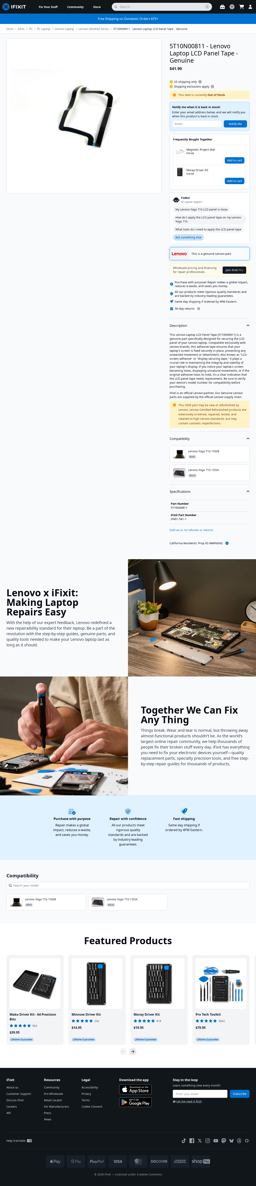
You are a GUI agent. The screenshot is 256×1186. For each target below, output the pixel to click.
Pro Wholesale (53, 1094)
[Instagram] (207, 1140)
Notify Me (235, 124)
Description (178, 325)
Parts (21, 29)
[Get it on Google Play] (135, 1102)
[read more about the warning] (227, 543)
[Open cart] (242, 7)
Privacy (86, 1094)
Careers (11, 1106)
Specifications (180, 491)
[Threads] (239, 1140)
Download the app (134, 1080)
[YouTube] (215, 1140)
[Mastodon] (223, 1140)
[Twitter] (199, 1140)
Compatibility (180, 438)
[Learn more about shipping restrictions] (200, 81)
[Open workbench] (222, 7)
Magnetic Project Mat (200, 149)
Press (47, 1113)
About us (12, 1087)
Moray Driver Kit (197, 170)
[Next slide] (132, 1051)
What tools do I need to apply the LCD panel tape (208, 229)
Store (9, 29)
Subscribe (239, 1094)
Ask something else (188, 237)
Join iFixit (234, 270)
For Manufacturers (56, 1106)
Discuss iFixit (15, 1100)
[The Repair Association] (247, 1140)
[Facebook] (191, 1140)
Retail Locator (53, 1100)
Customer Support (18, 1094)
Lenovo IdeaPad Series (94, 29)
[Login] (250, 7)
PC (31, 29)
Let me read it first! (189, 1101)
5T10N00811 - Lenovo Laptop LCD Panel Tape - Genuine (150, 29)
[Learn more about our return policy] (198, 308)
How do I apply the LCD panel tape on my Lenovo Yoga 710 (208, 219)
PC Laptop (43, 29)
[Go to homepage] (15, 6)
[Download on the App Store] (135, 1089)
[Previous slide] (123, 1051)
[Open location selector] (232, 7)
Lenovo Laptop (64, 29)
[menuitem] (48, 7)
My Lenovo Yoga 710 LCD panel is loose (201, 209)
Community (51, 1087)
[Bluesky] (231, 1141)
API (8, 1113)
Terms (86, 1100)
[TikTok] (183, 1140)
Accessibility (90, 1087)
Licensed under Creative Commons (138, 1174)
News (47, 1119)
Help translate (15, 1141)
